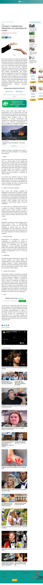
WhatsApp (10, 91)
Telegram (20, 91)
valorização (7, 327)
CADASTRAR (22, 300)
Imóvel (3, 327)
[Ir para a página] (21, 2)
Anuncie (14, 580)
